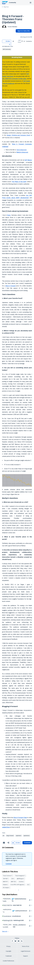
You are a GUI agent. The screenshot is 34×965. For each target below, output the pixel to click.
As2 (28, 884)
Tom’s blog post (21, 150)
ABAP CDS (13, 881)
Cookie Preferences (8, 961)
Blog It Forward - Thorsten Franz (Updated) (13, 19)
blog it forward (10, 835)
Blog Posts (6, 7)
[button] (9, 44)
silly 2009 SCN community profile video (14, 78)
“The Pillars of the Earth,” (19, 181)
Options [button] (17, 34)
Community (12, 2)
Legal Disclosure (25, 951)
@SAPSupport (20, 878)
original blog (6, 827)
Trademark (8, 956)
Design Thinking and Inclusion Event (18, 135)
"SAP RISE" (5, 878)
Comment (9, 863)
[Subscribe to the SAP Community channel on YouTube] (18, 941)
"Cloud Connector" (7, 875)
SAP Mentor (28, 160)
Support (25, 956)
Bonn (8, 215)
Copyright (8, 951)
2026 (12, 878)
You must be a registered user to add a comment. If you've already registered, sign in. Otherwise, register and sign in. (16, 857)
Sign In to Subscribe (24, 31)
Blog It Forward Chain (20, 817)
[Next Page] (18, 890)
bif (3, 835)
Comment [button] (27, 842)
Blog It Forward (11, 286)
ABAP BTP (5, 881)
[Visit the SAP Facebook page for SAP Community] (12, 941)
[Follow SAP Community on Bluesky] (15, 941)
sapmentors (26, 835)
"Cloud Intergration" (19, 875)
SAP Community (7, 49)
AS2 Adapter (6, 887)
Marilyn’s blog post (22, 152)
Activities (21, 881)
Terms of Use (25, 946)
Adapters (5, 884)
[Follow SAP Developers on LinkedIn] (21, 941)
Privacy (8, 946)
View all (4, 931)
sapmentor (18, 835)
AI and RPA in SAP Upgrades (17, 884)
